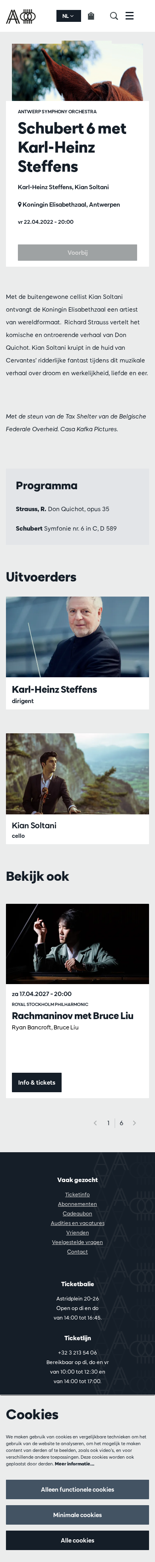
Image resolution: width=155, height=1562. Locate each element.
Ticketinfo (77, 1194)
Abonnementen (77, 1204)
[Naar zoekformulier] (118, 16)
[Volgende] (134, 1123)
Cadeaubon (77, 1213)
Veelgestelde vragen (77, 1242)
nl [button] (66, 16)
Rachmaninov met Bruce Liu (73, 1015)
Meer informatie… (75, 1464)
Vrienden (77, 1232)
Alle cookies (77, 1540)
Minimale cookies (77, 1515)
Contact (77, 1251)
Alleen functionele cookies (77, 1489)
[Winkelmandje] (95, 16)
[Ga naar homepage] (21, 16)
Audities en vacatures (78, 1223)
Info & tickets (36, 1082)
